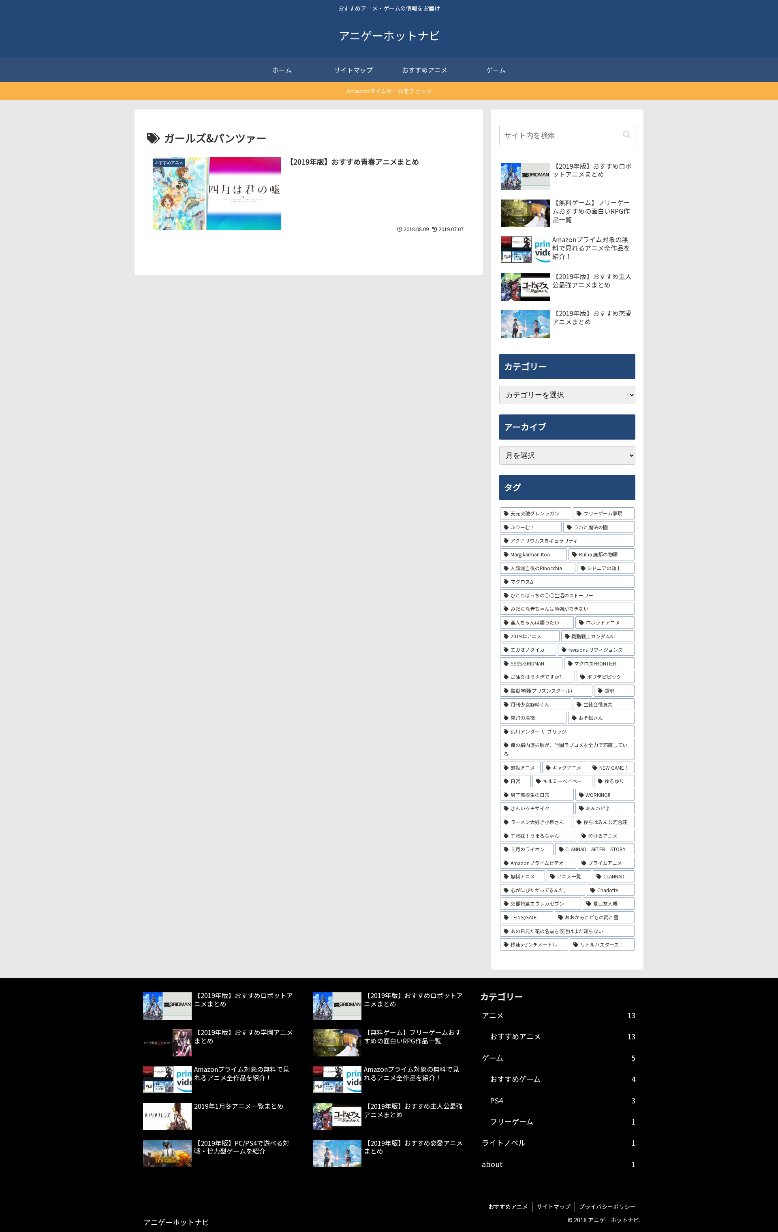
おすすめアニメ (508, 1206)
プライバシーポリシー (607, 1206)
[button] (627, 135)
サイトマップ (553, 1206)
